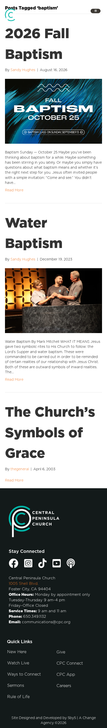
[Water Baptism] (53, 300)
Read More (14, 190)
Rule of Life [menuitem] (18, 697)
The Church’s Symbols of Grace (50, 433)
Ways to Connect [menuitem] (24, 674)
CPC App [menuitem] (65, 675)
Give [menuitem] (60, 652)
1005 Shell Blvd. (23, 584)
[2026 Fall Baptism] (53, 111)
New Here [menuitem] (16, 652)
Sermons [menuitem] (15, 686)
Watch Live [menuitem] (18, 663)
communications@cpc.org (46, 622)
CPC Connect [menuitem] (69, 663)
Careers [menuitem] (63, 686)
